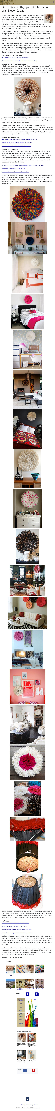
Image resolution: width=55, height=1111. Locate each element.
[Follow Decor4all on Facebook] (27, 994)
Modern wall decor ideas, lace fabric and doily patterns (16, 146)
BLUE (21, 1007)
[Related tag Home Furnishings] (29, 969)
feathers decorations (20, 989)
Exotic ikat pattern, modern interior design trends (15, 57)
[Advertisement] (27, 1084)
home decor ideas (30, 988)
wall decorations (39, 988)
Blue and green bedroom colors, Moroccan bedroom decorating (19, 61)
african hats (30, 974)
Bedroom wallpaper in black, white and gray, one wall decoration (19, 139)
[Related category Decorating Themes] (10, 969)
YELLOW (20, 1019)
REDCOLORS (20, 1014)
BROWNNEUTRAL (21, 1023)
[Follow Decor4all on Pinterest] (37, 994)
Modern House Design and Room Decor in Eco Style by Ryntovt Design (21, 1059)
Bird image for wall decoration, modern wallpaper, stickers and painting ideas (23, 165)
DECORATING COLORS (20, 1000)
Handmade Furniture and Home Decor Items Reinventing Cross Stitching (32, 1059)
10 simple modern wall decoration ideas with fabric (15, 923)
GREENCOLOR (21, 1005)
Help (32, 1105)
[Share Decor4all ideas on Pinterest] (33, 1070)
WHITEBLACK (21, 1002)
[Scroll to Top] (27, 1098)
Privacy (23, 1105)
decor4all (9, 1)
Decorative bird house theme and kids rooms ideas (15, 172)
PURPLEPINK (20, 1011)
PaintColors (35, 1000)
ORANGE (21, 1016)
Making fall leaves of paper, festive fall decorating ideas (16, 929)
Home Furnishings (20, 974)
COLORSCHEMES (21, 1025)
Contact (36, 1105)
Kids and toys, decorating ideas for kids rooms (14, 926)
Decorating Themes (10, 974)
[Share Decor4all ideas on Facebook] (25, 1070)
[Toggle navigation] (52, 2)
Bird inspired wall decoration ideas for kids (13, 168)
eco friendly (10, 988)
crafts (39, 974)
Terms (27, 1105)
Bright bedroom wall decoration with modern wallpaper (17, 142)
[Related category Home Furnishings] (20, 969)
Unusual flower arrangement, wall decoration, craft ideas (17, 933)
